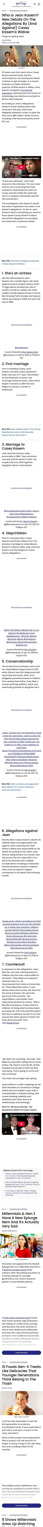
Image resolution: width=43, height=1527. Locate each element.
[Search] (34, 4)
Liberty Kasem (30, 521)
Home (4, 11)
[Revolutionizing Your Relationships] (21, 4)
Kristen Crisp (7, 1388)
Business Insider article (15, 1269)
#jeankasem (21, 347)
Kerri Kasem (30, 649)
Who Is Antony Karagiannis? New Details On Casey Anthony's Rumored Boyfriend (20, 787)
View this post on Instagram (21, 325)
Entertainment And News (18, 11)
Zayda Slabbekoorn (9, 1231)
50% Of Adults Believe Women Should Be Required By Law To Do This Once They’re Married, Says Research (22, 1184)
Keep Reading (21, 1353)
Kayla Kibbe (6, 40)
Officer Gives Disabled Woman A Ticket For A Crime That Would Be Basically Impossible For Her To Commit (21, 1176)
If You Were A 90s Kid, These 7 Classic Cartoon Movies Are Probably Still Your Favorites (21, 1193)
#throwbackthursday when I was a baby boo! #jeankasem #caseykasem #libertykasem (21, 513)
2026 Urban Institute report (17, 1317)
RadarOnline (12, 1023)
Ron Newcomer (30, 352)
